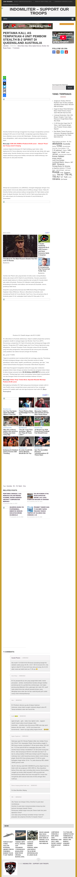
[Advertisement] (26, 63)
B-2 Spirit (19, 486)
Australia (9, 486)
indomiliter (6, 46)
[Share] (26, 95)
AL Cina (69, 141)
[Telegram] (26, 86)
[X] (26, 83)
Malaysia (67, 162)
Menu (5, 19)
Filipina (65, 150)
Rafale (53, 170)
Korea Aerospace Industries (65, 154)
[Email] (26, 92)
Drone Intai (54, 148)
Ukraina (56, 179)
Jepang (67, 152)
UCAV (69, 177)
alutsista (57, 143)
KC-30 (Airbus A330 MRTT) (31, 372)
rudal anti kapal (60, 170)
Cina (24, 486)
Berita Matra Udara (23, 46)
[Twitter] (62, 52)
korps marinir (57, 158)
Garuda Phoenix (15, 658)
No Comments (31, 501)
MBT (72, 162)
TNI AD (60, 175)
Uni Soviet (64, 179)
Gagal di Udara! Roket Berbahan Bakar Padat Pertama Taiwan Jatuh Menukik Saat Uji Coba (63, 110)
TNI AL (68, 174)
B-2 (14, 486)
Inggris (54, 152)
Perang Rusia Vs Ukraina (61, 166)
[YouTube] (66, 52)
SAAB (61, 172)
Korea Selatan (58, 156)
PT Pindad (68, 168)
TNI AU (56, 177)
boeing (54, 146)
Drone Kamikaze (62, 148)
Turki (66, 177)
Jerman (55, 154)
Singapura (67, 172)
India (69, 150)
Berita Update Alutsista (35, 46)
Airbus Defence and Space (59, 141)
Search (70, 87)
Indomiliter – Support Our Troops (35, 863)
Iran (59, 152)
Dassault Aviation (66, 146)
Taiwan (54, 175)
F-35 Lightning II (57, 150)
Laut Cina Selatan (58, 160)
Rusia (55, 172)
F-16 (68, 148)
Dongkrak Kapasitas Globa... (64, 1)
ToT (61, 177)
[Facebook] (26, 80)
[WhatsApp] (26, 77)
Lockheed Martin (58, 162)
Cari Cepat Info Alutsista (60, 85)
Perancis (60, 164)
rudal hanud (67, 170)
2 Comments (6, 503)
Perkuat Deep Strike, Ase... (43, 1)
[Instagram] (58, 52)
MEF (54, 164)
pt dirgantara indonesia (58, 168)
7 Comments (15, 48)
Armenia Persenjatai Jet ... (11, 4)
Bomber (44, 46)
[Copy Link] (26, 89)
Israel (63, 152)
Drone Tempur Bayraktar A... (23, 1)
